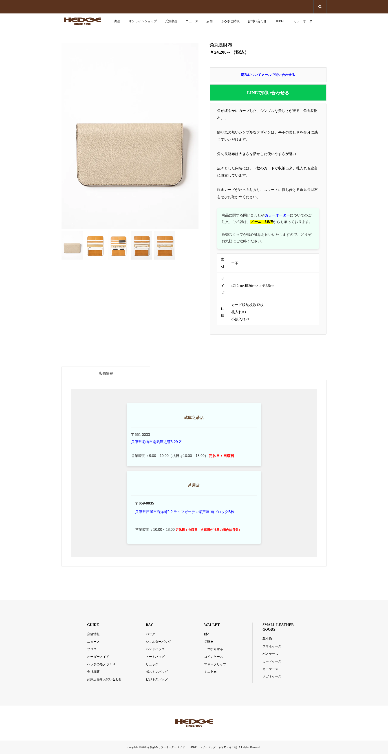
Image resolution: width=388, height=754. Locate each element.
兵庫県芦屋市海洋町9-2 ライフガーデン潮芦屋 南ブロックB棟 (184, 512)
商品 (117, 21)
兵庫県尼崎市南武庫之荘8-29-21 (157, 442)
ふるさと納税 (230, 21)
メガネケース (271, 676)
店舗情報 (106, 373)
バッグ (150, 634)
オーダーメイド (98, 656)
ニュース (192, 21)
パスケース (270, 654)
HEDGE (280, 21)
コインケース (213, 656)
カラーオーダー (304, 21)
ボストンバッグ (157, 671)
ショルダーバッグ (158, 641)
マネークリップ (215, 664)
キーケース (270, 669)
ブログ (92, 649)
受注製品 (171, 21)
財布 (207, 634)
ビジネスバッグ (157, 679)
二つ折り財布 (213, 649)
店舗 (209, 21)
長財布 (209, 641)
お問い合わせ (257, 21)
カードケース (271, 661)
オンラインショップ (143, 21)
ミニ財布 (210, 671)
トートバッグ (155, 656)
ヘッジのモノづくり (101, 664)
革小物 (267, 638)
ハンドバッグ (155, 649)
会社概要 (93, 671)
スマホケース (271, 646)
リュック (152, 664)
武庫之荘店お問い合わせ (104, 679)
